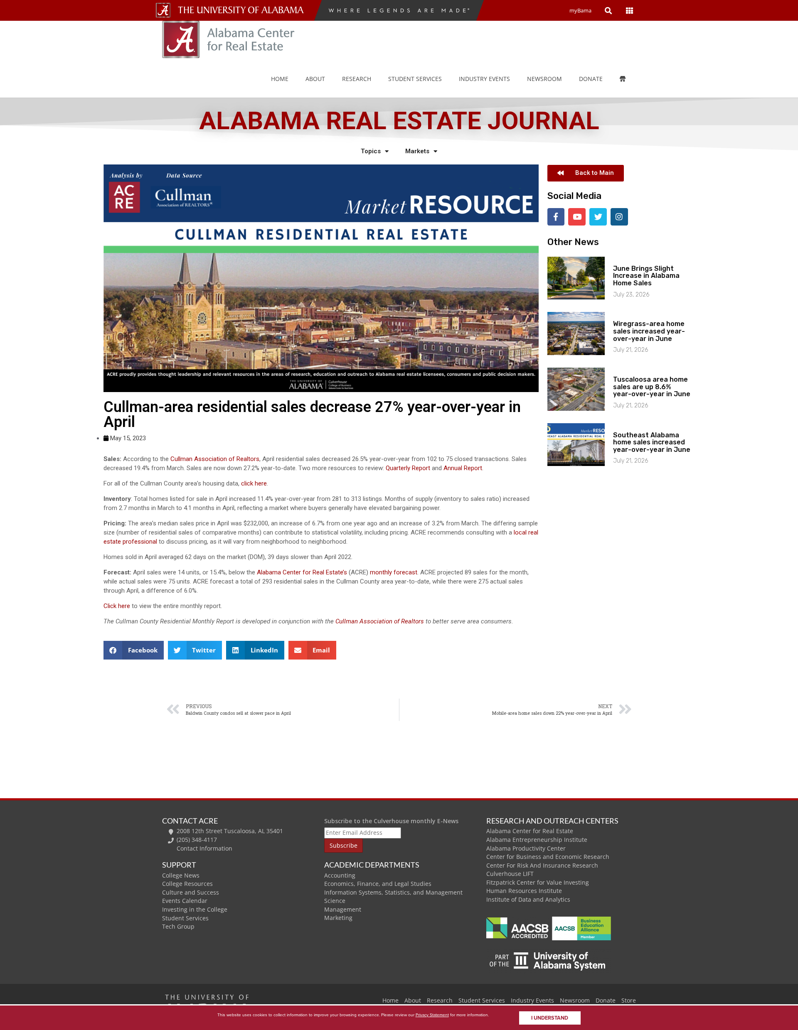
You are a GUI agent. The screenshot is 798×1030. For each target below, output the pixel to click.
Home (279, 79)
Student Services (415, 79)
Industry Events (532, 1000)
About (315, 79)
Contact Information (204, 848)
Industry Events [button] (484, 79)
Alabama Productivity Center (526, 848)
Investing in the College (194, 909)
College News (181, 875)
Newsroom (544, 79)
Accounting (339, 875)
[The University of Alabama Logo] (243, 10)
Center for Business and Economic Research (547, 857)
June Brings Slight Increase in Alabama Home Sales (646, 276)
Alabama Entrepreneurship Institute (536, 840)
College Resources (187, 884)
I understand (549, 1018)
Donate (591, 79)
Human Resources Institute (524, 891)
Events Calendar (184, 901)
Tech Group (178, 926)
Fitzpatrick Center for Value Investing (537, 882)
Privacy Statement (432, 1015)
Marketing (338, 918)
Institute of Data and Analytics (528, 899)
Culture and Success (190, 892)
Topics (371, 151)
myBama (580, 10)
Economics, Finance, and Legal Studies (377, 884)
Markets (417, 151)
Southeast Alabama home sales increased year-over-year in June (651, 442)
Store (628, 1000)
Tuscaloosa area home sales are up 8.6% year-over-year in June (651, 386)
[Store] (628, 79)
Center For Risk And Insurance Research (542, 865)
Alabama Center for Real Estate (529, 831)
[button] (133, 650)
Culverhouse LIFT (510, 874)
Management (342, 909)
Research (356, 79)
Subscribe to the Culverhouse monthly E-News (391, 821)
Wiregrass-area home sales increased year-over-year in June (649, 331)
